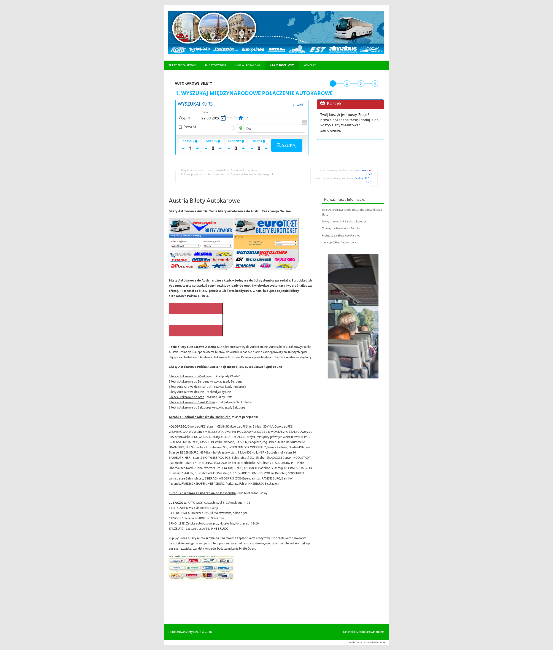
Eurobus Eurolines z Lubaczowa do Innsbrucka (202, 493)
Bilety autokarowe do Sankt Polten (192, 402)
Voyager (175, 285)
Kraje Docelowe (282, 65)
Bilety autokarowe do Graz (186, 397)
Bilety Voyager (215, 65)
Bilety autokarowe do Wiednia (189, 376)
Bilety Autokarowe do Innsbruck (190, 386)
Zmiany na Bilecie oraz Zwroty (341, 228)
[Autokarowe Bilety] (276, 53)
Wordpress (382, 642)
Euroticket (299, 280)
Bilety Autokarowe (182, 65)
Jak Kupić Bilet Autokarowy (339, 242)
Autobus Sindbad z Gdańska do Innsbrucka (199, 417)
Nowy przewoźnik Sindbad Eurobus (344, 221)
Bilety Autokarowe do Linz (186, 392)
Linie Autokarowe (248, 65)
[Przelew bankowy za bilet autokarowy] (201, 580)
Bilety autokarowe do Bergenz (189, 381)
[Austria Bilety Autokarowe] (201, 271)
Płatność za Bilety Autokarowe (341, 235)
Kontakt (310, 65)
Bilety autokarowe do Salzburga (190, 407)
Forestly (350, 642)
